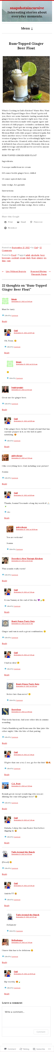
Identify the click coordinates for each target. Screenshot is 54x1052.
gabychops (16, 455)
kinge (14, 299)
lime (4, 260)
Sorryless (16, 709)
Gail (36, 247)
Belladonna (17, 940)
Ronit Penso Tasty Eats (23, 621)
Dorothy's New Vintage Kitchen (27, 558)
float (33, 258)
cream (22, 258)
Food (13, 255)
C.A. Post (15, 783)
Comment (41, 1032)
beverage (6, 258)
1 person (14, 315)
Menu (25, 28)
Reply (4, 321)
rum (9, 260)
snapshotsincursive (27, 8)
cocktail (15, 258)
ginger (40, 258)
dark (28, 258)
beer (42, 255)
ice (45, 258)
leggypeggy (17, 387)
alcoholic (35, 255)
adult (28, 255)
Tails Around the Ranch (23, 852)
